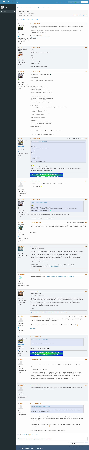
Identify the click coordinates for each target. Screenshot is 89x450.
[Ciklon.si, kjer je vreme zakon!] (18, 328)
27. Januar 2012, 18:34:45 (35, 385)
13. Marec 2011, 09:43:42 (35, 138)
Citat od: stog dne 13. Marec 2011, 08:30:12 (39, 141)
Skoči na (68, 443)
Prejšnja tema (75, 15)
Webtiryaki (71, 446)
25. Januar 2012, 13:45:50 (35, 316)
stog (20, 47)
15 (26, 19)
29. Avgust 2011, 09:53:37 (35, 274)
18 (32, 19)
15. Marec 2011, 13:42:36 (35, 180)
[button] (17, 2)
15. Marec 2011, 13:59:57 (35, 199)
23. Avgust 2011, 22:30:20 (35, 246)
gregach (21, 71)
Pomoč (74, 446)
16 (28, 19)
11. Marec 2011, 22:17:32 (35, 23)
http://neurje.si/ (33, 328)
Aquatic (21, 222)
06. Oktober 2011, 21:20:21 (35, 291)
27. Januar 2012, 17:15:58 (35, 359)
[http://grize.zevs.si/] (18, 151)
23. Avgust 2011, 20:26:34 (35, 222)
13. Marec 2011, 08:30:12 (35, 47)
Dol (18, 19)
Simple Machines (30, 446)
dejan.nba (22, 274)
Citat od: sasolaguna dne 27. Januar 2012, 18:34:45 (41, 406)
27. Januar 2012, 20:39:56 (35, 403)
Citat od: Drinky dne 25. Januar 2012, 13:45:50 (40, 339)
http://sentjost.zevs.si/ (45, 312)
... (25, 19)
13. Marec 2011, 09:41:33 (35, 71)
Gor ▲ (84, 446)
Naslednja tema (83, 15)
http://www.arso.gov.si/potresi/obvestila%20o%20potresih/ (60, 276)
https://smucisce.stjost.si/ (35, 312)
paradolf (21, 24)
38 (36, 19)
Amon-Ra (21, 246)
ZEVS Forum (9, 2)
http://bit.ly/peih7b (55, 266)
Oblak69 (21, 291)
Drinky (21, 316)
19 (33, 19)
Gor (18, 434)
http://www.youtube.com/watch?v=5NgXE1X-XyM (40, 37)
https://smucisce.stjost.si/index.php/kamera (58, 312)
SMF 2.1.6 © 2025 (23, 446)
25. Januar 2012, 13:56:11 (35, 336)
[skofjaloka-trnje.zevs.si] (18, 236)
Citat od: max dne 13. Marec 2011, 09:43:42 (39, 202)
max (20, 138)
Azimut (21, 359)
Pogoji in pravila (79, 446)
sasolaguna (22, 181)
